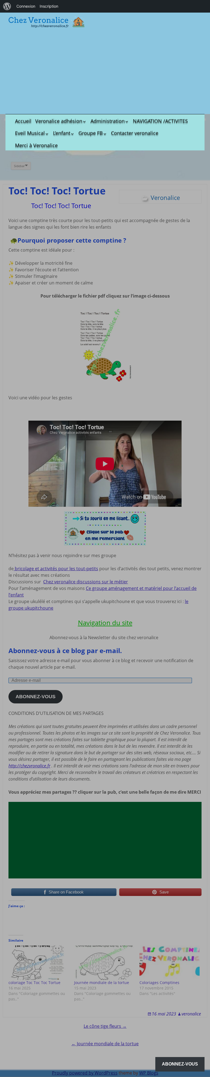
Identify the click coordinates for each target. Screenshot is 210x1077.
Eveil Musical (30, 133)
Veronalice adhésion (58, 121)
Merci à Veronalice (36, 145)
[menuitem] (7, 6)
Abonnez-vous (180, 1064)
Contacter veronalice (134, 133)
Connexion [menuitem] (25, 6)
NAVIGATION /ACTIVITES (160, 121)
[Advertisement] (105, 71)
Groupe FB (90, 133)
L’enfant (61, 133)
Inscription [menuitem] (49, 6)
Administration (108, 121)
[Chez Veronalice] (46, 22)
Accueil (23, 121)
